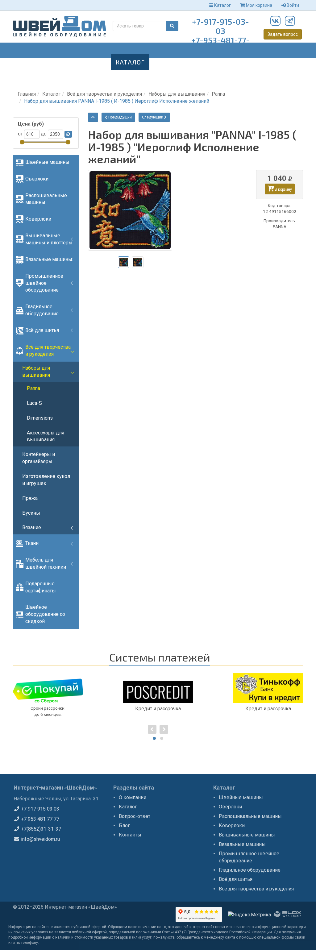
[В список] (93, 117)
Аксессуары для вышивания (45, 436)
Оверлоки (36, 179)
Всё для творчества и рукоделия (104, 94)
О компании (132, 797)
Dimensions (40, 418)
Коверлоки (38, 219)
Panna (218, 94)
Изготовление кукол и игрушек (46, 479)
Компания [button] (84, 62)
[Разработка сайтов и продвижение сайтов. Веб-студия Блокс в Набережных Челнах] (287, 915)
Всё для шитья (42, 330)
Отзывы (252, 62)
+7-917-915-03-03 (220, 26)
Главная (41, 62)
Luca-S (34, 403)
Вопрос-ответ (178, 62)
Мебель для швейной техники (45, 563)
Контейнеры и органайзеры (38, 457)
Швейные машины (47, 162)
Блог (220, 62)
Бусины (31, 513)
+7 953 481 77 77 (39, 819)
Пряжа (30, 498)
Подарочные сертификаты (40, 587)
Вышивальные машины (247, 835)
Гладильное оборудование (42, 310)
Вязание (31, 527)
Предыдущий (119, 117)
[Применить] (68, 134)
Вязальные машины (48, 259)
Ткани (32, 543)
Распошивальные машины (46, 199)
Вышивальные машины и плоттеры (49, 239)
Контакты (44, 77)
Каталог (222, 5)
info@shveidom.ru (40, 839)
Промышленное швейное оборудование (44, 283)
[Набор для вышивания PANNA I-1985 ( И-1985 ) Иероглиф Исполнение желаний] (130, 210)
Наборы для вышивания (176, 94)
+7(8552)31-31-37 (40, 829)
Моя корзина (258, 5)
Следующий (153, 117)
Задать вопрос (283, 34)
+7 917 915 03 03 (39, 809)
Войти (292, 5)
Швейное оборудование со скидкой (45, 614)
